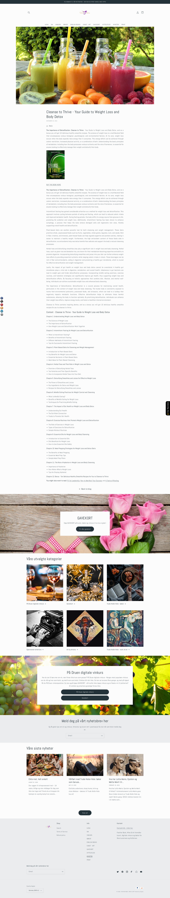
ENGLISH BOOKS (92, 842)
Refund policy (61, 835)
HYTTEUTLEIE (91, 853)
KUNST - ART (91, 846)
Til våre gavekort (85, 529)
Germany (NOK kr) (34, 890)
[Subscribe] (101, 735)
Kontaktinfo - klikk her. (125, 828)
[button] (29, 12)
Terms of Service (62, 832)
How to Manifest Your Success (91, 481)
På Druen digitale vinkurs (35, 604)
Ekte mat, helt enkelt (38, 779)
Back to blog (86, 489)
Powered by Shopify (139, 891)
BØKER (89, 839)
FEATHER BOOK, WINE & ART (128, 891)
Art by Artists (71, 650)
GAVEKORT (90, 849)
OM (88, 832)
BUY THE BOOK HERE (53, 185)
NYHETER (90, 856)
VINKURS (89, 835)
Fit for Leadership (73, 481)
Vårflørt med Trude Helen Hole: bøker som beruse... (85, 780)
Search (59, 828)
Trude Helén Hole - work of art (117, 650)
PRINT (88, 860)
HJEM (88, 828)
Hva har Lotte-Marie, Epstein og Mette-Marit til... (123, 780)
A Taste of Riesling (112, 481)
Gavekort (70, 604)
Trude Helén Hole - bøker (115, 604)
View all (85, 813)
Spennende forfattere (34, 650)
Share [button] (51, 126)
